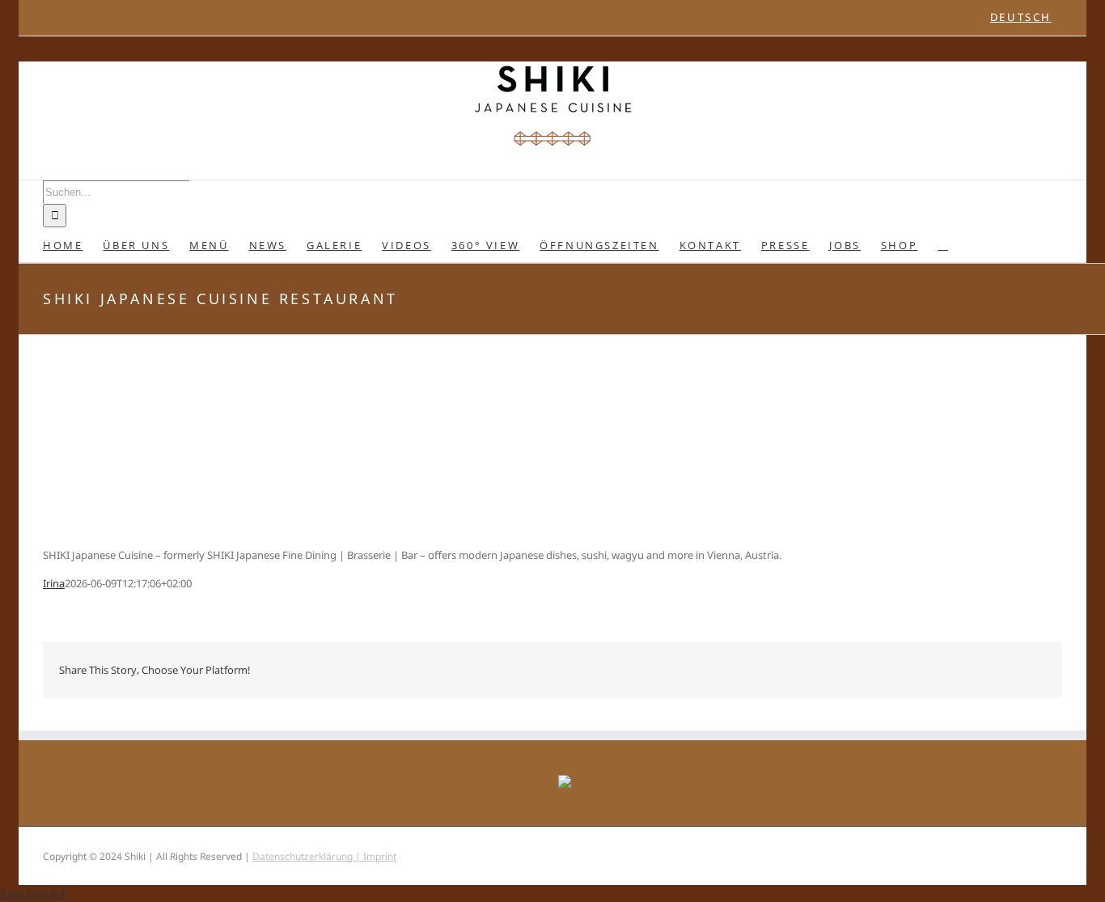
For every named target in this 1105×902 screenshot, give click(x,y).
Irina (54, 583)
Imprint (379, 856)
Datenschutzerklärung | (307, 856)
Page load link (33, 893)
